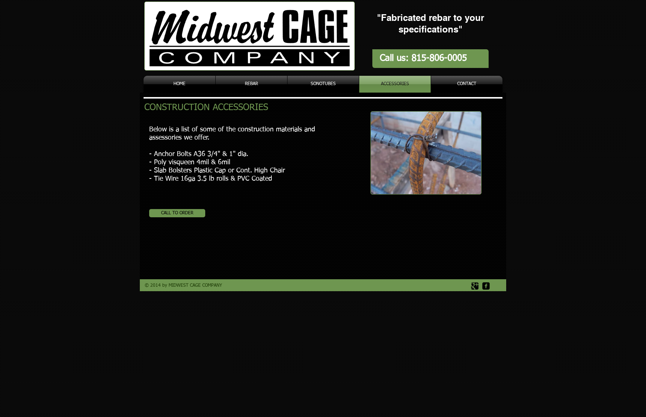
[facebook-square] (486, 286)
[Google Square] (475, 286)
